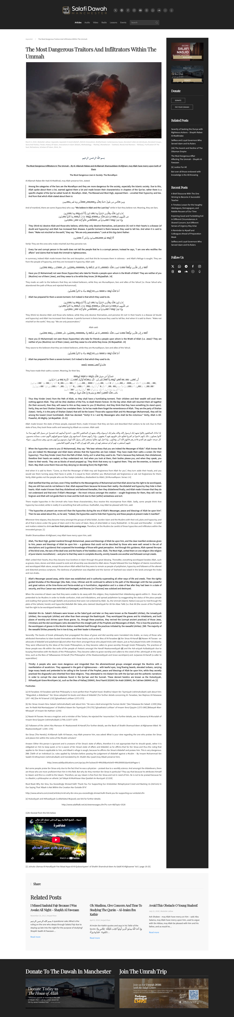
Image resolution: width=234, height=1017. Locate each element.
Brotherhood (101, 142)
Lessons (113, 22)
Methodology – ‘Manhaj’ (90, 144)
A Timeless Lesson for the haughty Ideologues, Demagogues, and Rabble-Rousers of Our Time (186, 208)
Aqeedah (54, 142)
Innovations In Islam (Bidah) (69, 144)
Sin (60, 147)
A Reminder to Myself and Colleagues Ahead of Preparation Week (186, 234)
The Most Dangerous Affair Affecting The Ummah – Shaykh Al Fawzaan (186, 159)
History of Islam (52, 144)
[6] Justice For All (179, 167)
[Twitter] (172, 266)
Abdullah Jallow (44, 142)
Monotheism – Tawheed (109, 144)
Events (123, 22)
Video (95, 22)
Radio (104, 22)
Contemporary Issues (115, 142)
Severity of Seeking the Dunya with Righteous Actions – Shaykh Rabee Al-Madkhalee (187, 132)
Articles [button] (78, 22)
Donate (178, 100)
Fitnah (42, 144)
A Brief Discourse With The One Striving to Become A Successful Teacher (185, 197)
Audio (87, 22)
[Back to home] (84, 10)
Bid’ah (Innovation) (87, 142)
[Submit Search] (156, 22)
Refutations (34, 147)
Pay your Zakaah (182, 107)
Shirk (56, 147)
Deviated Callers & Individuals (135, 142)
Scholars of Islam (46, 147)
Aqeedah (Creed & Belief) (69, 142)
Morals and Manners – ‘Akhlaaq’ (132, 144)
